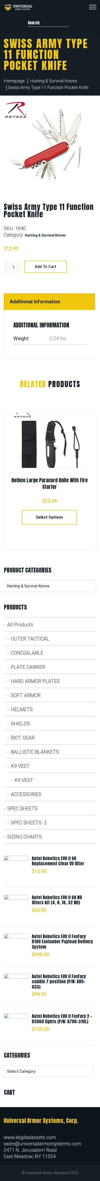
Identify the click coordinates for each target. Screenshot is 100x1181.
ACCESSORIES (26, 794)
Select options (49, 517)
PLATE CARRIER (28, 667)
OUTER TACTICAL (30, 639)
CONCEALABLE (27, 653)
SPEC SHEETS (22, 808)
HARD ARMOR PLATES (35, 681)
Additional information (35, 302)
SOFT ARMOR (26, 695)
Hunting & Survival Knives (53, 80)
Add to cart (45, 266)
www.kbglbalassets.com (30, 1137)
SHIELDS (20, 724)
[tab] (50, 301)
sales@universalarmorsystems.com (42, 1144)
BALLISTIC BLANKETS (35, 752)
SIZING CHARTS (24, 837)
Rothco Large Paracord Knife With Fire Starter (49, 483)
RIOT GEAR (23, 738)
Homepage (14, 80)
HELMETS (22, 709)
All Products (20, 625)
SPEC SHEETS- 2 (29, 823)
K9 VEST (20, 766)
